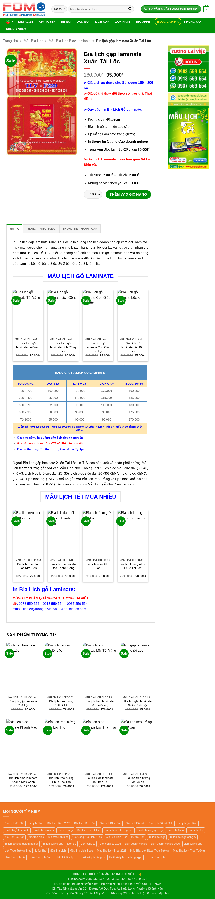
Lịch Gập (102, 21)
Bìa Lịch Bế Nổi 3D (160, 823)
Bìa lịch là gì (65, 830)
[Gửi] (130, 9)
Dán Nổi (83, 21)
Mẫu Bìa (40, 850)
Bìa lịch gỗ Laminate (16, 830)
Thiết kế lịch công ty (92, 857)
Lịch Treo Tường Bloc (17, 850)
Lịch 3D (71, 843)
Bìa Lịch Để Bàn (14, 837)
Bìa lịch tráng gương (150, 830)
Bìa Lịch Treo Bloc (88, 830)
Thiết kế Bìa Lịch (65, 857)
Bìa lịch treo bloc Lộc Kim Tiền (28, 566)
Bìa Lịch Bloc (35, 823)
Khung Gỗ (192, 21)
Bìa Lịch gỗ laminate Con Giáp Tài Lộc (98, 347)
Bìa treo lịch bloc (58, 837)
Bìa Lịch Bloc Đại (84, 823)
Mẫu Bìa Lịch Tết (14, 857)
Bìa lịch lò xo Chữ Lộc (98, 566)
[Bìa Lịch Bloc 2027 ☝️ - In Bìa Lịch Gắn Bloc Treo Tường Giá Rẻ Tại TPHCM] (24, 9)
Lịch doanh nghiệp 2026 (165, 843)
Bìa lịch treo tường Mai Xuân (138, 780)
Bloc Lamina (168, 21)
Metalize (25, 21)
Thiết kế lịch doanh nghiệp (125, 857)
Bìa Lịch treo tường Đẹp (118, 830)
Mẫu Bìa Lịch (33, 41)
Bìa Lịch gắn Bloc (186, 823)
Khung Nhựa (16, 29)
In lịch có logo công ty (182, 837)
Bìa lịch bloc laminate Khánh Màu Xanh (23, 780)
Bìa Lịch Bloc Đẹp (110, 823)
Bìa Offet (144, 21)
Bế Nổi (66, 21)
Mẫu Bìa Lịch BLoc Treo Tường (149, 850)
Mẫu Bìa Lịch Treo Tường (189, 850)
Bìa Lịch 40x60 (13, 823)
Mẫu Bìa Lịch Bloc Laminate (69, 41)
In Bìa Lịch (137, 837)
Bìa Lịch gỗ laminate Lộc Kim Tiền (132, 347)
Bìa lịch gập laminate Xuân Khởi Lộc (138, 703)
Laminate (122, 21)
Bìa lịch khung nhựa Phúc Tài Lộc (133, 566)
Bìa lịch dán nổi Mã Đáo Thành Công (63, 566)
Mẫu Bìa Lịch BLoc (81, 850)
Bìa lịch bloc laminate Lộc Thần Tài (99, 780)
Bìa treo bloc (36, 837)
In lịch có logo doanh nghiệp (21, 843)
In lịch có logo (156, 837)
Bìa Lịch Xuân (175, 830)
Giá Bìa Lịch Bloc (116, 837)
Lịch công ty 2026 (110, 843)
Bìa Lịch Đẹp (195, 830)
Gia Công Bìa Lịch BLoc (87, 837)
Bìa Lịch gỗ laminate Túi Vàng (28, 345)
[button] (206, 9)
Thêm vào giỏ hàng (128, 194)
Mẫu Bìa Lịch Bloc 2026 (111, 850)
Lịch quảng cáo (193, 843)
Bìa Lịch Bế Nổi (134, 823)
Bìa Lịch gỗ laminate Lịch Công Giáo (63, 347)
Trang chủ (10, 41)
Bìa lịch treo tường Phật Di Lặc (61, 703)
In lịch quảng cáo (52, 843)
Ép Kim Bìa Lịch (155, 857)
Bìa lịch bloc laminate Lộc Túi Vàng (99, 703)
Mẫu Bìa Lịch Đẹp (40, 857)
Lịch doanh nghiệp (136, 843)
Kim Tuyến (47, 21)
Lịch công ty (87, 843)
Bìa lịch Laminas (43, 830)
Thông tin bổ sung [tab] (40, 228)
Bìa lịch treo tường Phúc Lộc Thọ (61, 780)
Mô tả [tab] (14, 228)
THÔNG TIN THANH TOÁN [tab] (80, 228)
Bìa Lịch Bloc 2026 (58, 823)
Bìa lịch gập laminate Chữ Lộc (23, 703)
